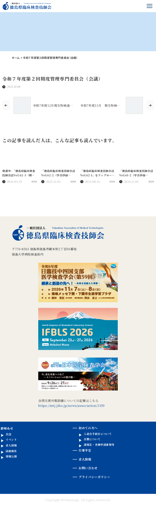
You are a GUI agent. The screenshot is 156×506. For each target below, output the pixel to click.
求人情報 (85, 459)
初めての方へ (88, 428)
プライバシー (94, 477)
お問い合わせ (88, 468)
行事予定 (85, 450)
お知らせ (7, 428)
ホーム (16, 58)
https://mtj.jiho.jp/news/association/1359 (71, 405)
